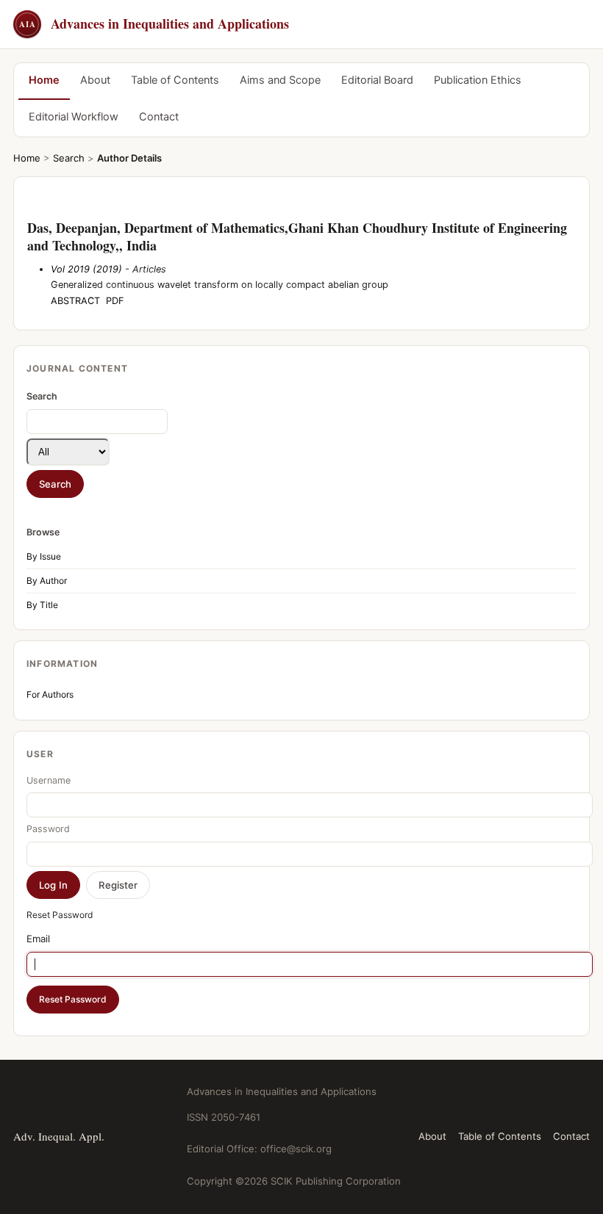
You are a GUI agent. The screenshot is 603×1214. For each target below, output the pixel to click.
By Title (42, 604)
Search (69, 158)
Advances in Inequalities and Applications (154, 23)
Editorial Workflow (73, 116)
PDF (115, 300)
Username (48, 780)
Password (48, 828)
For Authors (50, 694)
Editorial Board (377, 80)
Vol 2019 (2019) (86, 269)
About (95, 80)
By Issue (43, 556)
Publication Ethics (477, 80)
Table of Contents (175, 80)
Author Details (129, 158)
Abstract (75, 300)
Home (44, 80)
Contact (159, 116)
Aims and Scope (280, 80)
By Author (46, 580)
